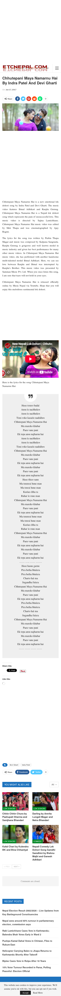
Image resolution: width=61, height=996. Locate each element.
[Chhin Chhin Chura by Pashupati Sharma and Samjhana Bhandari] (15, 801)
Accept (25, 992)
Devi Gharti (14, 765)
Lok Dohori (9, 808)
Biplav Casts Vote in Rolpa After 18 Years (24, 960)
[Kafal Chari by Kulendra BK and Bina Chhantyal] (15, 834)
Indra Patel (26, 765)
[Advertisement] (30, 32)
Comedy (37, 841)
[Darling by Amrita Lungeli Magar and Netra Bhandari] (45, 801)
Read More (38, 993)
